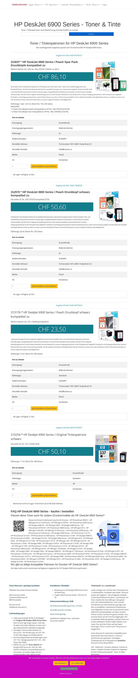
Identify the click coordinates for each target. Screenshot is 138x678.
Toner (93, 600)
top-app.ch (75, 673)
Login (104, 4)
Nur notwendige (77, 663)
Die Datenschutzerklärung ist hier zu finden (66, 606)
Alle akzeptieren (61, 663)
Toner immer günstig (57, 614)
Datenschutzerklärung (69, 669)
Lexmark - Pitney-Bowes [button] (71, 4)
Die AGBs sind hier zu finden (60, 610)
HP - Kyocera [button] (50, 4)
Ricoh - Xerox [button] (91, 4)
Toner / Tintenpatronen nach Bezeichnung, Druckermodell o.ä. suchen (49, 30)
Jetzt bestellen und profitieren (44, 166)
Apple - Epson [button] (34, 4)
